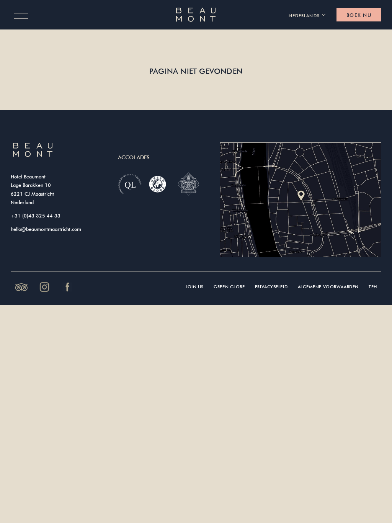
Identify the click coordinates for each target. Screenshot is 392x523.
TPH (373, 286)
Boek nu (358, 15)
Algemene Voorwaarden (328, 286)
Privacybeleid (271, 286)
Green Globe (229, 286)
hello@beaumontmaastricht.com (46, 229)
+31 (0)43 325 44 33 (35, 215)
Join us (195, 286)
